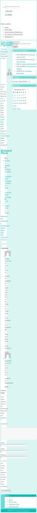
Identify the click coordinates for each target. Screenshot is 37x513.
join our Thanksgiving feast (5, 135)
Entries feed (13, 502)
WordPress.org (13, 507)
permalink (4, 221)
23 (15, 103)
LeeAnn (7, 259)
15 (13, 100)
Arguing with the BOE (29, 64)
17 (17, 100)
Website (3, 455)
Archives (15, 81)
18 (19, 100)
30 (15, 106)
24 (17, 103)
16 (15, 100)
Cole (5, 49)
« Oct (14, 108)
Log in (11, 500)
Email (2, 449)
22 (13, 103)
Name (3, 443)
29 (13, 106)
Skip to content (6, 24)
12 (21, 98)
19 (21, 100)
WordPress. (26, 511)
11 (19, 98)
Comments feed (14, 504)
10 (17, 98)
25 (19, 103)
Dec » (19, 108)
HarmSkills (8, 361)
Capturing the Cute (4, 239)
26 (21, 103)
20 (23, 100)
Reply (6, 352)
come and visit (2, 121)
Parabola (18, 511)
